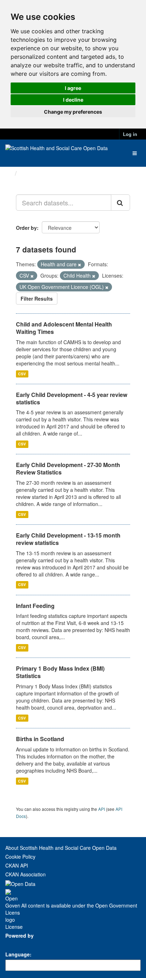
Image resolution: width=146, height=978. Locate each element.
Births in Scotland (40, 739)
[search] (120, 202)
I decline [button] (73, 100)
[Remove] (79, 264)
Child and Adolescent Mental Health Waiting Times (64, 328)
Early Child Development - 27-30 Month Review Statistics (68, 468)
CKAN (17, 943)
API (101, 809)
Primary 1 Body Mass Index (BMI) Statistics (60, 672)
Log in (130, 134)
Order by (26, 227)
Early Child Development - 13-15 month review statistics (68, 539)
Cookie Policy (20, 856)
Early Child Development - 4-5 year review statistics (71, 398)
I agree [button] (73, 88)
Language (17, 954)
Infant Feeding (35, 606)
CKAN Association (25, 874)
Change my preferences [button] (73, 112)
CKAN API (16, 865)
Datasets (33, 173)
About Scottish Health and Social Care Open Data (61, 847)
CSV (22, 373)
